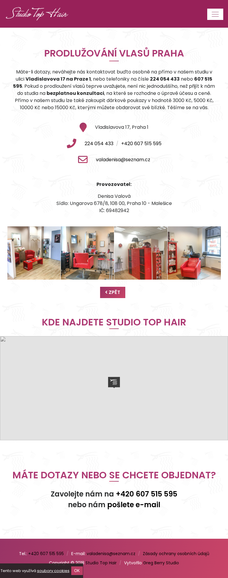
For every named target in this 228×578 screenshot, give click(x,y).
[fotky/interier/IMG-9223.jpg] (87, 253)
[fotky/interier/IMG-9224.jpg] (194, 253)
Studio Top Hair (101, 563)
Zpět (113, 292)
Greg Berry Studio (161, 563)
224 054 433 (99, 143)
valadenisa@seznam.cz (123, 159)
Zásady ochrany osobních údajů (176, 554)
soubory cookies (53, 571)
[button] (114, 383)
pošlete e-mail (133, 505)
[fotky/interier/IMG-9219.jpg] (34, 253)
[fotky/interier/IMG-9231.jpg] (140, 253)
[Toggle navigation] (215, 14)
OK (77, 570)
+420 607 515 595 (141, 143)
